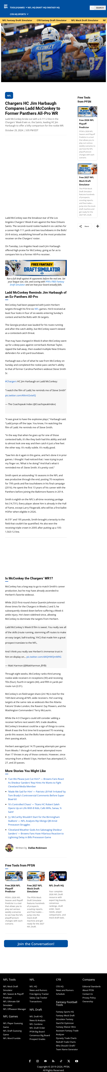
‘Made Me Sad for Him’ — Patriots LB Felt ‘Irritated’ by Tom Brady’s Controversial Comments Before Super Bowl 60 (37, 795)
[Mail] (45, 1061)
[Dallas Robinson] (10, 848)
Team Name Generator (67, 1049)
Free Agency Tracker (39, 994)
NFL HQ (33, 986)
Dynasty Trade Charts (66, 1038)
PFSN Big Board (37, 1031)
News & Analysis (37, 1020)
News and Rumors (38, 990)
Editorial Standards (91, 986)
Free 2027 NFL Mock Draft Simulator (34, 888)
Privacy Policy (89, 997)
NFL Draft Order (37, 1027)
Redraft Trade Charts (66, 1041)
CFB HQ (60, 986)
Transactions (36, 1001)
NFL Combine (36, 1024)
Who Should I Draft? (65, 1045)
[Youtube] (76, 1061)
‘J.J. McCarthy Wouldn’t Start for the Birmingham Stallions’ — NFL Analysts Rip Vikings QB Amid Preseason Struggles (34, 820)
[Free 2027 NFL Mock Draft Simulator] (36, 876)
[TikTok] (61, 1061)
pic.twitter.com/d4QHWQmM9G (43, 656)
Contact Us (87, 994)
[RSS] (53, 1061)
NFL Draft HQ (56, 885)
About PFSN (88, 990)
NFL (37, 308)
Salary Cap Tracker (38, 997)
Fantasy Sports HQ (65, 1011)
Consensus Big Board (40, 1035)
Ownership (87, 1001)
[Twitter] (68, 1061)
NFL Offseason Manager (14, 1009)
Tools (8, 878)
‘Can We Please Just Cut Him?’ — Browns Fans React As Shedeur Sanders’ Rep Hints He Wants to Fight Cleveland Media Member (36, 782)
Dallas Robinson (37, 847)
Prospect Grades (37, 1039)
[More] (97, 226)
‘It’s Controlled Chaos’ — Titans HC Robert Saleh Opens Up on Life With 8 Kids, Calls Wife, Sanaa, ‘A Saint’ (35, 808)
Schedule (60, 994)
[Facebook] (29, 1061)
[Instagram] (37, 1061)
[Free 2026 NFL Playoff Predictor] (14, 876)
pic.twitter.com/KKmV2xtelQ (20, 395)
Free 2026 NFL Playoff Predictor (12, 888)
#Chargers (11, 381)
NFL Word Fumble (11, 1038)
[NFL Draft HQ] (58, 876)
